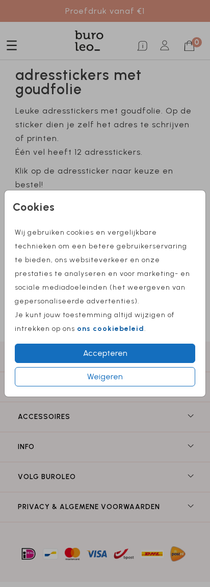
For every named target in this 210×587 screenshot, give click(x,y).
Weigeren (105, 376)
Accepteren (105, 353)
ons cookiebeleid (110, 328)
